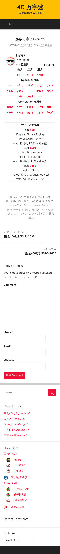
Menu (12, 24)
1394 (40, 91)
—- (10, 85)
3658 (30, 96)
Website (9, 360)
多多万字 (32, 196)
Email (8, 346)
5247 (50, 91)
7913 (30, 112)
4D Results (20, 196)
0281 (40, 75)
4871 (40, 107)
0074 (20, 107)
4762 (10, 112)
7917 (20, 91)
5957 (10, 91)
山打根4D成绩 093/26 (16, 429)
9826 (49, 107)
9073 (40, 85)
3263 (20, 96)
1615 (20, 85)
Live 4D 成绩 (11, 448)
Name (8, 332)
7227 (50, 85)
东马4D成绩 (10, 482)
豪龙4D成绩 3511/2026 (17, 413)
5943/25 (29, 209)
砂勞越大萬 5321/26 (15, 435)
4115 (20, 112)
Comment (11, 284)
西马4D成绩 (44, 196)
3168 (20, 75)
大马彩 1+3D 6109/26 (16, 424)
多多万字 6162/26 (14, 418)
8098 (49, 112)
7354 (30, 107)
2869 (10, 107)
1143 (30, 75)
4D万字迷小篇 (44, 44)
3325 (40, 112)
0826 (30, 85)
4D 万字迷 (30, 7)
